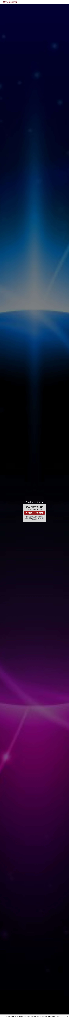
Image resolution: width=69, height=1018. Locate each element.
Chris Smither (10, 2)
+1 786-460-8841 (35, 513)
